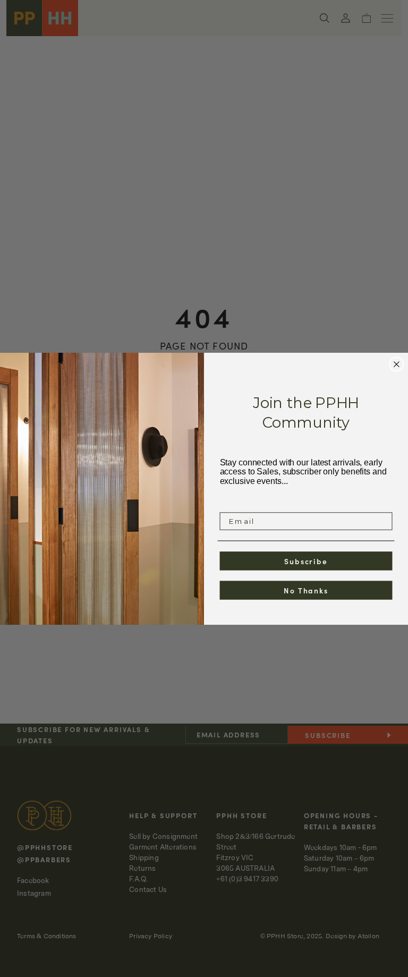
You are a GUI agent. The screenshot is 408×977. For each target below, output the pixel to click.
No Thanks (306, 589)
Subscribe (306, 560)
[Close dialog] (396, 364)
